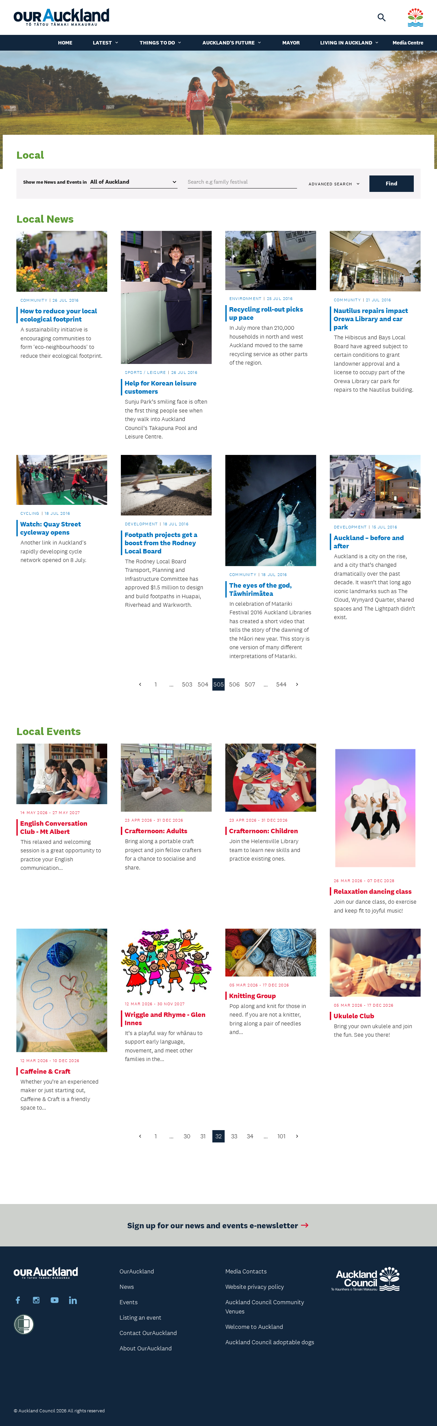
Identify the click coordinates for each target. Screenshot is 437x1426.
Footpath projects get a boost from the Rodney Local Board (161, 543)
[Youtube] (55, 1301)
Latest (102, 42)
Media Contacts (246, 1271)
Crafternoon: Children (263, 831)
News (126, 1287)
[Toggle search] (381, 17)
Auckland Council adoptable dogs (269, 1342)
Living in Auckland (346, 42)
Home (65, 42)
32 (218, 1136)
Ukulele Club (354, 1016)
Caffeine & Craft (45, 1071)
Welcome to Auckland (254, 1327)
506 (234, 684)
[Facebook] (18, 1301)
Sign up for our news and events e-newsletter (212, 1225)
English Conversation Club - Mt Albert (53, 827)
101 (281, 1136)
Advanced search (330, 184)
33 (234, 1136)
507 (250, 684)
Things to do (157, 42)
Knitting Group (252, 996)
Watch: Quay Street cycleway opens (50, 528)
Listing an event (140, 1317)
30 (187, 1136)
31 (203, 1136)
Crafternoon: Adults (156, 831)
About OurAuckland (145, 1348)
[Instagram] (36, 1301)
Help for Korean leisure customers (161, 387)
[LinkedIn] (73, 1301)
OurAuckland (136, 1271)
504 (203, 684)
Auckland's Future (228, 42)
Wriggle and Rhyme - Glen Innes (165, 1018)
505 (218, 684)
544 (281, 684)
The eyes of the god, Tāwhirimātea (260, 589)
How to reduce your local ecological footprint (58, 315)
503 (187, 684)
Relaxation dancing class (373, 891)
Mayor (291, 42)
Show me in (55, 182)
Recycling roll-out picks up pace (266, 313)
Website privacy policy (254, 1287)
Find (391, 183)
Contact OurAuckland (148, 1333)
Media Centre (408, 42)
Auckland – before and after (369, 542)
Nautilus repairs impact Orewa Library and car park (371, 318)
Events (128, 1302)
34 (250, 1136)
